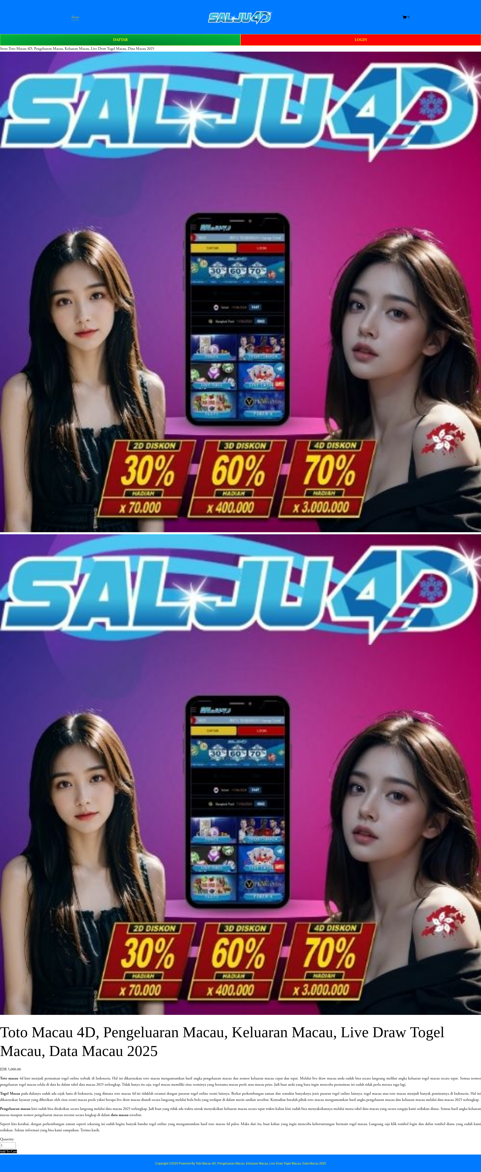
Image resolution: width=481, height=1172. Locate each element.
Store (4, 48)
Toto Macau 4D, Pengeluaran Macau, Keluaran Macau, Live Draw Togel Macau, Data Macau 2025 (81, 48)
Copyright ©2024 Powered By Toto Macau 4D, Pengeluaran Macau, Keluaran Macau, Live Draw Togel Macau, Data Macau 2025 (240, 1163)
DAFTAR (120, 40)
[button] (8, 1151)
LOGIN (361, 40)
